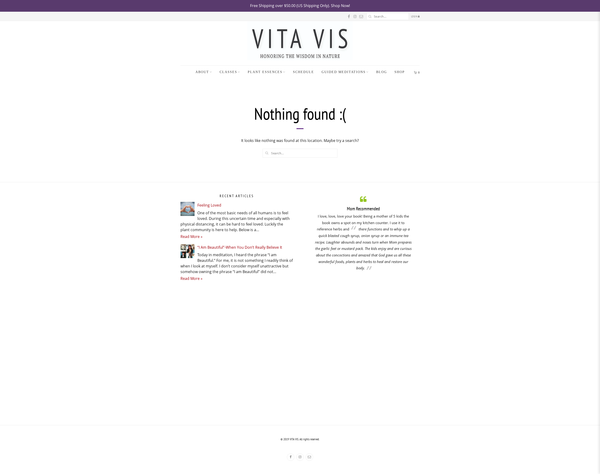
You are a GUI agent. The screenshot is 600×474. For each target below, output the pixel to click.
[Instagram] (300, 457)
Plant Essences (265, 72)
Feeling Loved (209, 205)
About (202, 72)
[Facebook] (290, 457)
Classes (228, 72)
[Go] (370, 16)
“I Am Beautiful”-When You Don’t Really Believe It (239, 247)
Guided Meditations (344, 72)
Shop (399, 72)
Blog (381, 72)
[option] (363, 233)
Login (414, 16)
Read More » (191, 236)
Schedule (303, 72)
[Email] (309, 457)
